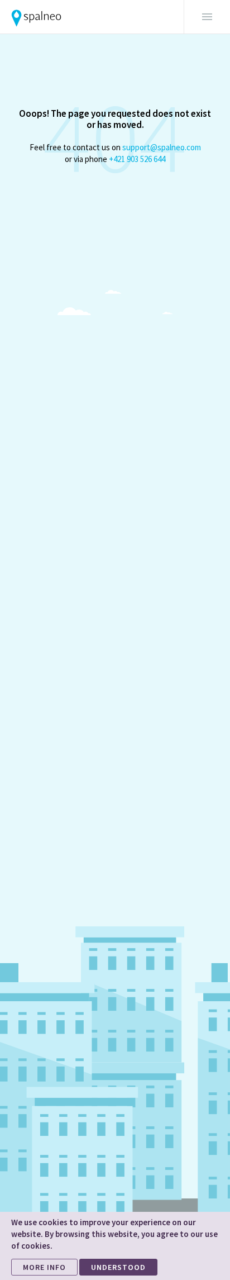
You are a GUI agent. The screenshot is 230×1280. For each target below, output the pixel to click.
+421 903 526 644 (137, 159)
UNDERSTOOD (118, 1267)
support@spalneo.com (161, 147)
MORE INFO (44, 1267)
